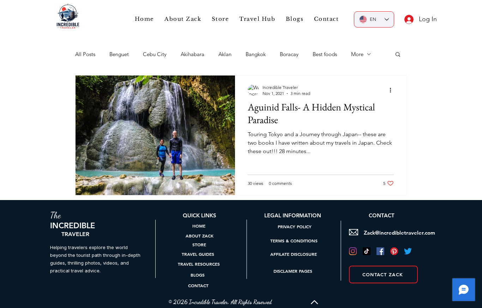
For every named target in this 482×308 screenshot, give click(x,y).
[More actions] (392, 90)
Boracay (289, 54)
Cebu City (155, 54)
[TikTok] (366, 251)
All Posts (85, 54)
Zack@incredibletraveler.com (399, 232)
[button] (257, 19)
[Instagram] (353, 251)
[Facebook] (380, 251)
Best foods (325, 54)
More (357, 54)
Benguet (119, 54)
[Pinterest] (394, 251)
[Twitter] (408, 251)
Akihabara (192, 54)
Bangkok (256, 54)
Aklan (224, 54)
